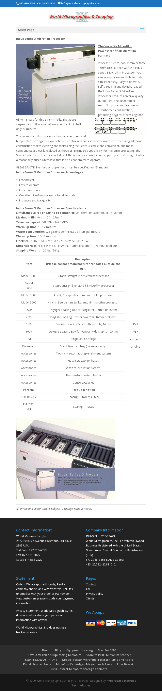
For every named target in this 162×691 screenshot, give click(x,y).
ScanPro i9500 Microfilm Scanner (108, 655)
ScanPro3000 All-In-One (41, 660)
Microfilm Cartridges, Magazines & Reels (84, 664)
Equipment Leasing (79, 650)
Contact (91, 584)
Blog (58, 650)
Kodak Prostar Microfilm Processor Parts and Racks (97, 660)
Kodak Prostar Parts (37, 664)
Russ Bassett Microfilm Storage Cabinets (79, 669)
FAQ (88, 589)
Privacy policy (94, 594)
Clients (90, 598)
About (45, 650)
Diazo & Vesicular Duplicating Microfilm (54, 655)
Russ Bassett (126, 664)
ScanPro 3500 (107, 650)
